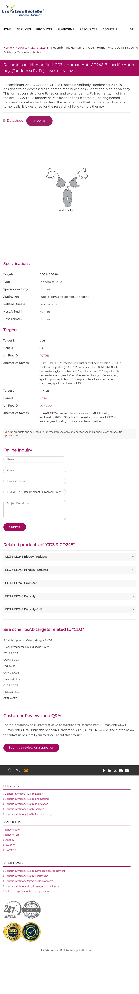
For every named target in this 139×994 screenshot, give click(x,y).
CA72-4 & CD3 (11, 679)
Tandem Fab (11, 834)
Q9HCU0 (45, 405)
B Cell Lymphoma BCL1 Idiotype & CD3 (26, 646)
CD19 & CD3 (10, 698)
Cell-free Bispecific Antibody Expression (26, 891)
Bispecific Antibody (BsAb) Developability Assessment (34, 870)
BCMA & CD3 (11, 659)
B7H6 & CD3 (10, 653)
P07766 (44, 355)
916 (41, 348)
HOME (7, 29)
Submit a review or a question (31, 747)
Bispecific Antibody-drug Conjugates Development (33, 886)
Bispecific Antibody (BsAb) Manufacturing (28, 814)
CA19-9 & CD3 (11, 672)
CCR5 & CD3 (10, 685)
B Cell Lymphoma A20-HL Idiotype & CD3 (27, 640)
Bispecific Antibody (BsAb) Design (23, 793)
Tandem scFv (12, 829)
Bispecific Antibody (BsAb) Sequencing (26, 875)
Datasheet (15, 120)
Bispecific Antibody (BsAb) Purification (26, 803)
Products (44, 29)
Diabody (9, 839)
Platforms (65, 29)
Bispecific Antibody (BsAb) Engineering (26, 798)
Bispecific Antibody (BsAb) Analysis (24, 809)
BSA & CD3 (9, 666)
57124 (43, 398)
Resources (88, 29)
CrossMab (10, 850)
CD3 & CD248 (39, 47)
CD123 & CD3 (11, 691)
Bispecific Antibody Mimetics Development (28, 881)
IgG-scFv (9, 844)
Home (7, 47)
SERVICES (24, 29)
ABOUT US (110, 29)
